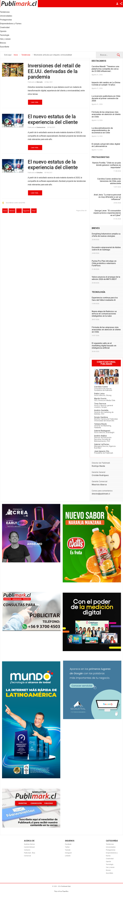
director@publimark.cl (101, 494)
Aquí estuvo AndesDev (61, 891)
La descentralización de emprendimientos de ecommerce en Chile (102, 130)
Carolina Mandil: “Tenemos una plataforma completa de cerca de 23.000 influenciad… (105, 68)
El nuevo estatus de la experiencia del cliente (53, 119)
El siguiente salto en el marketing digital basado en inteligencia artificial (104, 345)
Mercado (40, 82)
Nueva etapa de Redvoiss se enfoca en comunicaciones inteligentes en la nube (104, 313)
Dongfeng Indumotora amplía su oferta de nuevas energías (106, 235)
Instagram (68, 853)
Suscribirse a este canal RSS (15, 203)
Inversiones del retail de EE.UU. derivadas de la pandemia (54, 71)
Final (33, 211)
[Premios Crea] (31, 562)
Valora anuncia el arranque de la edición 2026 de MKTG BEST (106, 278)
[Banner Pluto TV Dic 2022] (92, 650)
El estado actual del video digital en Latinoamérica (106, 145)
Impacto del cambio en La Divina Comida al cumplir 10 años (106, 83)
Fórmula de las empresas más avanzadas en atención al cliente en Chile (106, 114)
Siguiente (26, 211)
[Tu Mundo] (31, 778)
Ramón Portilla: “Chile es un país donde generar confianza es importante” (106, 165)
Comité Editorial (29, 847)
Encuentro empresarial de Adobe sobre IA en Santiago (106, 248)
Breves (108, 870)
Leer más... (35, 102)
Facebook (68, 844)
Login (117, 3)
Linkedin (68, 856)
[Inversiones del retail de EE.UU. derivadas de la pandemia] (13, 70)
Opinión (108, 861)
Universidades (111, 847)
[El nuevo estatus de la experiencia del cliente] (13, 120)
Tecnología (109, 864)
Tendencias (110, 844)
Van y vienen (110, 867)
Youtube (67, 850)
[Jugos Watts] (92, 582)
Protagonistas (110, 850)
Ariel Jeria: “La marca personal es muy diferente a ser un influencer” (107, 197)
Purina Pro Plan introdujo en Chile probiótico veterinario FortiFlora (104, 263)
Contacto (27, 850)
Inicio (5, 211)
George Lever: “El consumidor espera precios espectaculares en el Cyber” (107, 212)
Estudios (40, 172)
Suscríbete (109, 873)
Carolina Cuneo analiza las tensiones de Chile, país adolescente (109, 181)
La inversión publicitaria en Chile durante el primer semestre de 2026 (106, 98)
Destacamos (41, 127)
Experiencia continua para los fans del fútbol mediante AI (105, 299)
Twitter (67, 847)
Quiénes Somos (29, 844)
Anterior (12, 211)
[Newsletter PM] (31, 827)
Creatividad (110, 859)
